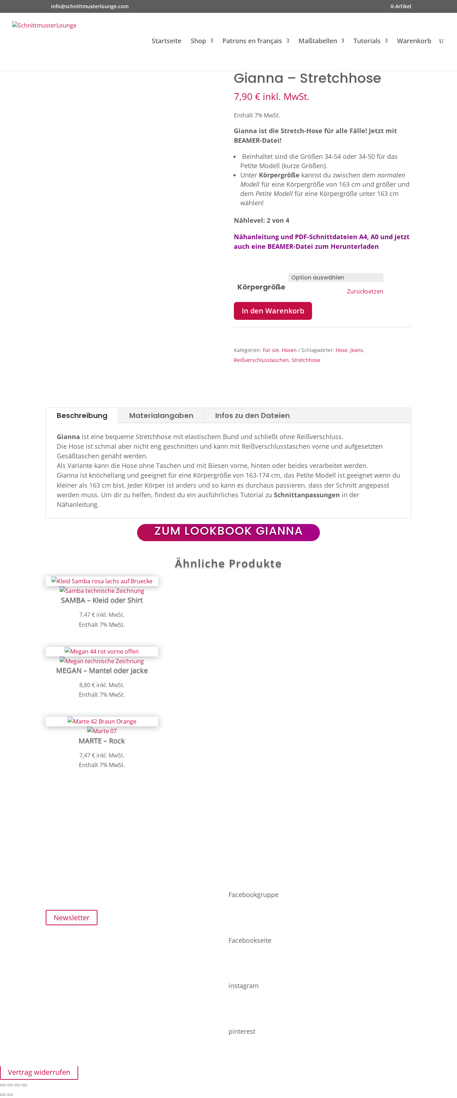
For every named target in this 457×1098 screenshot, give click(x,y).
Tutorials (367, 41)
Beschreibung (82, 415)
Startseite (166, 41)
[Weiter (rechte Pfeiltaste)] (10, 1095)
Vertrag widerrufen (39, 1072)
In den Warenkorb (273, 311)
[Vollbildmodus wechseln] (10, 1085)
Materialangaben (161, 415)
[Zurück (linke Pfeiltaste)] (3, 1095)
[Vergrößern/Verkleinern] (3, 1085)
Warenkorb (414, 41)
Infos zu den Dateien (252, 415)
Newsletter (72, 917)
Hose (341, 350)
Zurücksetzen (365, 291)
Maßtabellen (317, 41)
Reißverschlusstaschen (261, 360)
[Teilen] (17, 1085)
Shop (198, 41)
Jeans (356, 350)
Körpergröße (261, 287)
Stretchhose (306, 360)
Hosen (289, 350)
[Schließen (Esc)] (24, 1085)
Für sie (271, 350)
